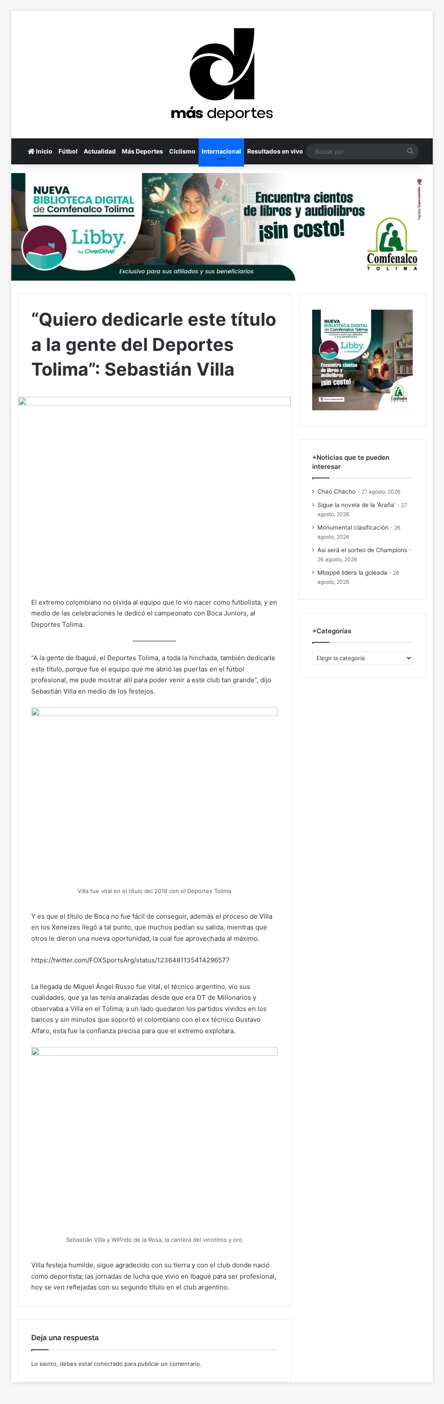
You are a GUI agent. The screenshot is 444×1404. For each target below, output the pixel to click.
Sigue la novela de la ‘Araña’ (356, 504)
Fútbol (68, 151)
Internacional (221, 151)
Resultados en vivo (275, 151)
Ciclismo (182, 151)
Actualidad (100, 151)
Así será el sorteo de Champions (362, 550)
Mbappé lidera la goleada (352, 572)
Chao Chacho (336, 491)
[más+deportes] (222, 74)
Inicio (43, 151)
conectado (108, 1363)
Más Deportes (142, 151)
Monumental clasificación (352, 527)
